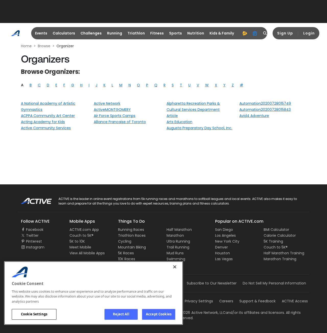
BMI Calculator (276, 229)
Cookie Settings (34, 314)
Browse (44, 46)
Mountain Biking (132, 247)
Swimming (176, 258)
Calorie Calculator (280, 235)
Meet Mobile (80, 247)
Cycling (124, 241)
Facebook (34, 229)
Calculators (64, 33)
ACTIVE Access (295, 301)
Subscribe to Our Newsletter (212, 283)
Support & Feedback (257, 301)
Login (309, 33)
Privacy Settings (199, 301)
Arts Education (179, 121)
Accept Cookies (158, 314)
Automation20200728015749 (265, 103)
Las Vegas (224, 258)
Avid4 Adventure (254, 115)
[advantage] (244, 33)
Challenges (91, 33)
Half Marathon (179, 229)
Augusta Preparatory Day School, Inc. (199, 127)
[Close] (174, 266)
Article (172, 115)
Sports (175, 33)
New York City (227, 241)
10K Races (126, 258)
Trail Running (178, 247)
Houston (222, 253)
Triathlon (136, 33)
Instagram (35, 247)
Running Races (131, 229)
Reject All (121, 314)
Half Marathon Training (284, 253)
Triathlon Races (132, 235)
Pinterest (34, 241)
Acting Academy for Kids (43, 121)
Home (26, 46)
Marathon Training (280, 258)
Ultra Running (178, 241)
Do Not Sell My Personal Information (274, 283)
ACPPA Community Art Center (48, 115)
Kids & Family (221, 33)
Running (114, 33)
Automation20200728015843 (265, 109)
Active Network (107, 103)
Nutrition (195, 33)
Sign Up (285, 33)
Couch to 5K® (81, 235)
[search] (265, 33)
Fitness (157, 33)
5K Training (273, 241)
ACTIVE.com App (84, 229)
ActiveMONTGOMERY (112, 109)
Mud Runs (175, 253)
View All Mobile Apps (87, 253)
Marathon (175, 235)
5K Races (126, 253)
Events (41, 33)
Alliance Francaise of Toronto (120, 121)
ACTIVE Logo (32, 199)
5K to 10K (77, 241)
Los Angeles (225, 235)
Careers (226, 301)
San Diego (224, 229)
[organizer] (255, 33)
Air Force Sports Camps (114, 115)
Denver (221, 247)
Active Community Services (46, 127)
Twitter (32, 235)
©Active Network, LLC (201, 312)
